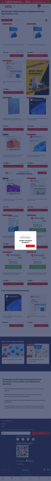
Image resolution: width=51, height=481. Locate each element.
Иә (30, 246)
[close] (35, 232)
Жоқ (21, 246)
